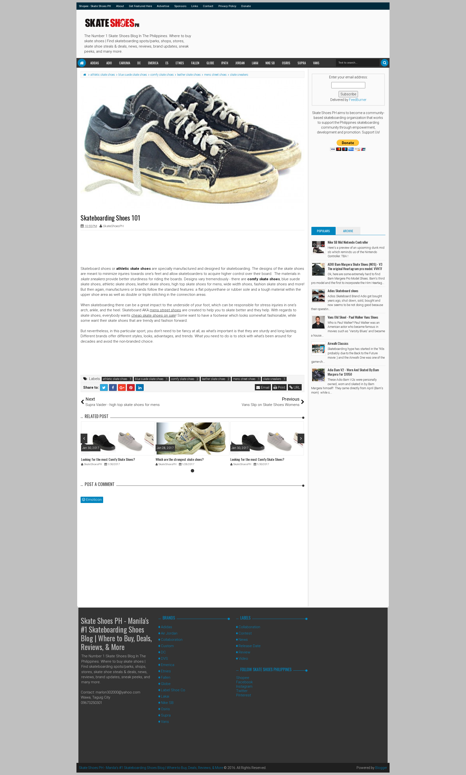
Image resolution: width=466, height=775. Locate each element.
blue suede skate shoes (149, 379)
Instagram (244, 686)
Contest (245, 633)
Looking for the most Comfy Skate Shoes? (108, 459)
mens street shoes (244, 379)
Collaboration (172, 639)
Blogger (381, 768)
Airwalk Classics (338, 343)
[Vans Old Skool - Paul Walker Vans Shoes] (318, 322)
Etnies (180, 62)
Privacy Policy (227, 6)
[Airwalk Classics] (318, 348)
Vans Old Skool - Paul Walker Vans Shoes (353, 317)
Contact (208, 6)
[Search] (384, 62)
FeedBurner (357, 100)
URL (296, 387)
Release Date (250, 646)
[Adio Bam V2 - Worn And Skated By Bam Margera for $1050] (318, 375)
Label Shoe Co (173, 690)
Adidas (94, 62)
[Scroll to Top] (460, 766)
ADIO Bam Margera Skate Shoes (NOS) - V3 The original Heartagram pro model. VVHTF (355, 266)
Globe (210, 62)
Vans (316, 62)
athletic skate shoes (115, 379)
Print (281, 387)
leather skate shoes (213, 379)
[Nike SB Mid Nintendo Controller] (318, 247)
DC (139, 62)
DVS (164, 658)
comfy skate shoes (182, 379)
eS (167, 62)
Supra (302, 62)
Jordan (240, 62)
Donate (246, 6)
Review (244, 652)
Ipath (224, 62)
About (120, 6)
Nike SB (270, 62)
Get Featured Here (140, 6)
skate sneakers (272, 379)
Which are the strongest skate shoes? (180, 459)
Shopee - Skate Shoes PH (95, 6)
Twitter (242, 691)
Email (264, 387)
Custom (167, 646)
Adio (109, 62)
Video (243, 658)
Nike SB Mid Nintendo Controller (348, 242)
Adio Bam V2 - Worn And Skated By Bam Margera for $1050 (353, 372)
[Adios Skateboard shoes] (318, 295)
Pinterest (243, 695)
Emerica (153, 62)
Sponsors (180, 6)
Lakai (255, 62)
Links (194, 6)
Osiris (286, 62)
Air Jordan (169, 633)
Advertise (163, 6)
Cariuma (124, 62)
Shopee (242, 678)
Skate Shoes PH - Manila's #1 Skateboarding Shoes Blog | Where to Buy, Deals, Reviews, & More (116, 633)
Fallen (195, 62)
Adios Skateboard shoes (343, 290)
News (243, 639)
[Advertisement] (281, 33)
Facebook (244, 682)
